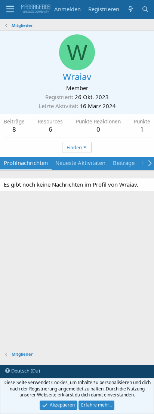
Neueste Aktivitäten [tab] (80, 162)
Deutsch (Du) (25, 370)
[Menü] (10, 9)
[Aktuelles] (130, 9)
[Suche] (145, 9)
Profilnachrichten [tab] (26, 162)
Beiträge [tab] (124, 162)
